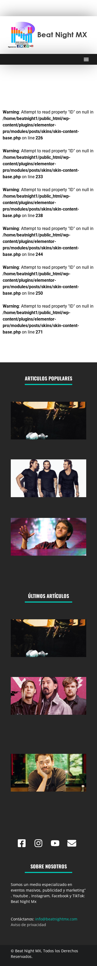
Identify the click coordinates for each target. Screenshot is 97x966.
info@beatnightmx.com (56, 919)
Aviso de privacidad (28, 924)
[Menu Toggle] (86, 59)
